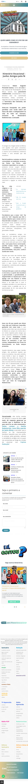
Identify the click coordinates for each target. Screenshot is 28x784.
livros (3, 754)
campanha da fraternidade (19, 653)
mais (16, 403)
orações (18, 669)
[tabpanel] (14, 397)
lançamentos (19, 754)
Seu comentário (7, 516)
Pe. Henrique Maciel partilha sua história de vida (21, 191)
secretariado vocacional (22, 741)
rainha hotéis (5, 691)
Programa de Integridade (13, 770)
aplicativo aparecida (21, 650)
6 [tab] (15, 409)
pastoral (4, 689)
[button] (24, 606)
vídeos (3, 697)
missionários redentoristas (19, 730)
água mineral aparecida (5, 653)
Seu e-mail (5, 510)
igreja (17, 660)
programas (19, 715)
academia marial (6, 650)
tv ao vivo (4, 709)
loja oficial (4, 680)
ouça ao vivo (19, 709)
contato (3, 665)
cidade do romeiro (6, 656)
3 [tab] (12, 409)
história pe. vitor (20, 724)
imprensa (4, 675)
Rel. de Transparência (12, 767)
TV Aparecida (6, 702)
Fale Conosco (20, 772)
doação (4, 667)
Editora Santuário (5, 746)
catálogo (18, 758)
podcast (18, 711)
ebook (17, 756)
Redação (19, 648)
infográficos (19, 662)
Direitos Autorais (11, 772)
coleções (18, 751)
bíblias (3, 749)
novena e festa (6, 684)
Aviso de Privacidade (11, 764)
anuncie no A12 (20, 675)
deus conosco (5, 751)
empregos (4, 724)
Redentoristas (21, 721)
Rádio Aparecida (20, 703)
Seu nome (5, 503)
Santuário (5, 648)
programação (5, 707)
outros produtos (6, 756)
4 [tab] (13, 409)
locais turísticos (5, 677)
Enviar (6, 530)
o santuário (4, 686)
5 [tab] (14, 409)
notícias (3, 682)
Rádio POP (5, 721)
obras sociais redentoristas (19, 738)
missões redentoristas (21, 733)
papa (17, 671)
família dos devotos (6, 670)
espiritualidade (20, 658)
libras (17, 664)
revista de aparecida (4, 694)
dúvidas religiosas (20, 656)
